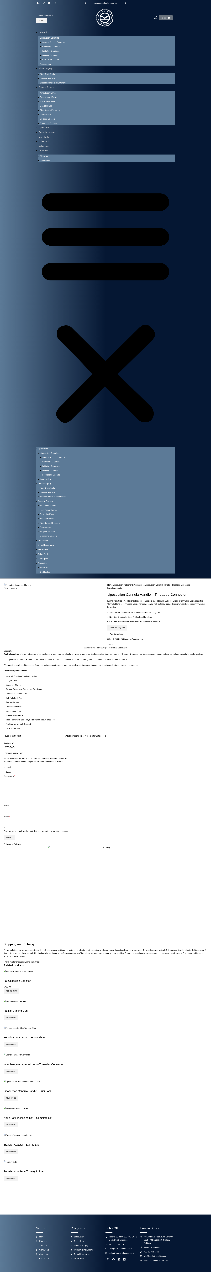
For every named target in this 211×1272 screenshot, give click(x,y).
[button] (85, 3)
